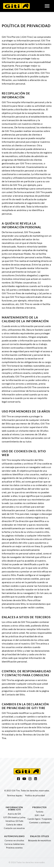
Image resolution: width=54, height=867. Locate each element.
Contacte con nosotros (14, 828)
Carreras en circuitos (14, 840)
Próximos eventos (14, 847)
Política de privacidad (35, 795)
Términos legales (14, 795)
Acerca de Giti (14, 814)
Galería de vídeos (14, 824)
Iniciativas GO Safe (14, 821)
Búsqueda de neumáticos (39, 840)
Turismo (39, 811)
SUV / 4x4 (39, 815)
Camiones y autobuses (39, 822)
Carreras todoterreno (14, 844)
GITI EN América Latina (14, 817)
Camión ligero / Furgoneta (40, 819)
